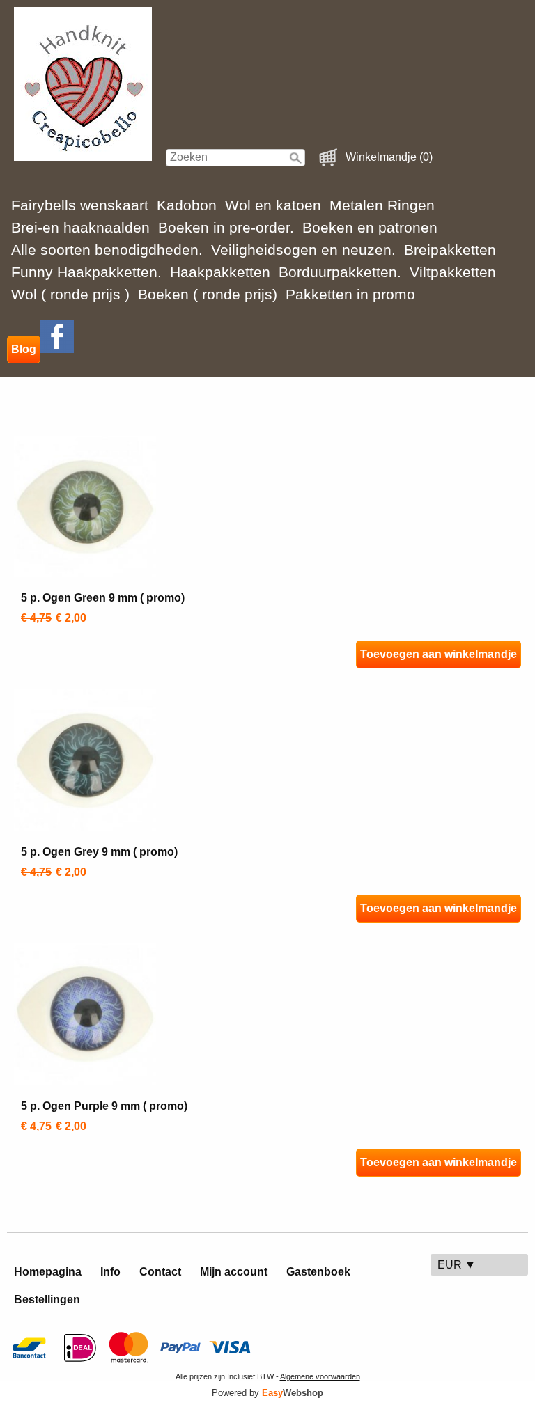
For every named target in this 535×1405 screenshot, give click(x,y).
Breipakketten (450, 250)
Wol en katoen (273, 205)
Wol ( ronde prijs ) (70, 294)
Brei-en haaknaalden (80, 227)
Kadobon (187, 205)
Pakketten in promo (350, 294)
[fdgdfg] (57, 349)
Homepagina (48, 1272)
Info (110, 1272)
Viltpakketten (453, 272)
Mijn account (234, 1272)
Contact (160, 1272)
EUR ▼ (456, 1265)
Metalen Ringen (382, 205)
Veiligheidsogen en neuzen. (303, 250)
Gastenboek (318, 1272)
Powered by (267, 1393)
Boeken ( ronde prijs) (207, 294)
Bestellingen (47, 1299)
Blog (23, 349)
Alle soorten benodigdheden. (107, 250)
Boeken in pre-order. (226, 227)
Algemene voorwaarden (320, 1376)
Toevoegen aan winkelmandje (438, 654)
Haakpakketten (220, 272)
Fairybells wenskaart (79, 205)
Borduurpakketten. (340, 272)
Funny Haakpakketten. (86, 272)
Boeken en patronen (369, 227)
